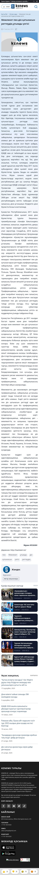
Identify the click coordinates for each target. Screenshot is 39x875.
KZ (37, 1)
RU (34, 1)
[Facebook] (3, 806)
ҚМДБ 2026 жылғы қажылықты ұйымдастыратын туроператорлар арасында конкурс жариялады (16, 709)
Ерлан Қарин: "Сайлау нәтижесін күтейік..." (15, 1)
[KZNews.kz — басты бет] (19, 6)
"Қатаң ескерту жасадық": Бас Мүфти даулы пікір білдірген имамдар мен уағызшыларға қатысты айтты (17, 682)
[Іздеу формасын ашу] (36, 6)
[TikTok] (24, 806)
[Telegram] (19, 806)
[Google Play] (19, 853)
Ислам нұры (14, 14)
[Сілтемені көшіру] (16, 29)
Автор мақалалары (11, 579)
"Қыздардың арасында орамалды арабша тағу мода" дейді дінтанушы (19, 736)
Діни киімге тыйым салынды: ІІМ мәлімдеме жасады (15, 695)
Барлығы (34, 675)
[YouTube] (14, 806)
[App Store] (19, 847)
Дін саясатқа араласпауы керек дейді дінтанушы (16, 748)
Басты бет (4, 14)
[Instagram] (8, 806)
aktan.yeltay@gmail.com (8, 831)
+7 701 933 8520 (6, 825)
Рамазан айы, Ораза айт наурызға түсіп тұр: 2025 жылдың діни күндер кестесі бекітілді (18, 723)
